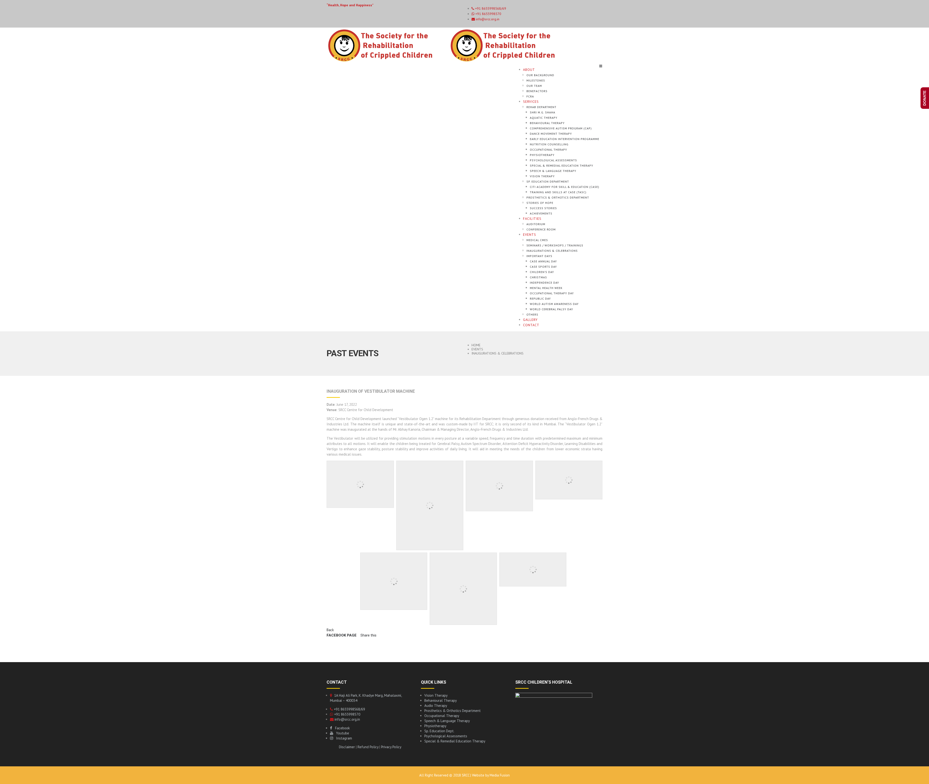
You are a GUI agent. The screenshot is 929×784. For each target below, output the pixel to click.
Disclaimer (347, 747)
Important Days (539, 256)
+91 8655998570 (487, 14)
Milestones (535, 80)
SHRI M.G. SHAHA (542, 112)
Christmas (538, 277)
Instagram (342, 738)
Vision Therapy (542, 176)
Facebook (341, 728)
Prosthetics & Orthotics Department (557, 197)
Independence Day (544, 282)
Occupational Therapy (548, 149)
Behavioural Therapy (547, 123)
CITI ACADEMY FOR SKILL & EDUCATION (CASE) (564, 187)
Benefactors (536, 91)
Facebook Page (342, 635)
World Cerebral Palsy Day (551, 309)
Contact (531, 325)
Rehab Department (541, 107)
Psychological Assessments (553, 160)
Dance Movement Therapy (551, 133)
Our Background (540, 75)
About (529, 69)
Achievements (541, 213)
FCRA (530, 96)
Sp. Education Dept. (439, 731)
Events (529, 234)
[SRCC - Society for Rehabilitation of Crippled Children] (449, 45)
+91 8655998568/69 (349, 709)
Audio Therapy (435, 705)
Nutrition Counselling (549, 144)
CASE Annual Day (543, 261)
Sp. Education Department (547, 181)
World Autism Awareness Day (554, 304)
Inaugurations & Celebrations (552, 250)
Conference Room (541, 229)
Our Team (534, 86)
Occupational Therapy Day (552, 293)
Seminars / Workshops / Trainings (554, 245)
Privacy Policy (391, 747)
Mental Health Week (546, 288)
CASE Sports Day (543, 266)
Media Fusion (500, 775)
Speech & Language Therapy (553, 171)
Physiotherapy (542, 155)
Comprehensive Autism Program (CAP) (561, 128)
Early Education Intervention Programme (564, 139)
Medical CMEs (537, 240)
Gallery (530, 320)
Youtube (341, 733)
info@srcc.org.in (487, 19)
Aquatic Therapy (543, 117)
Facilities (532, 218)
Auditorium (535, 224)
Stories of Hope (539, 203)
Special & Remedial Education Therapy (561, 165)
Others (532, 314)
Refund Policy (368, 747)
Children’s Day (542, 272)
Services (531, 101)
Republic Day (540, 298)
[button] (367, 635)
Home (476, 345)
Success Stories (543, 208)
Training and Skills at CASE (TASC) (558, 192)
